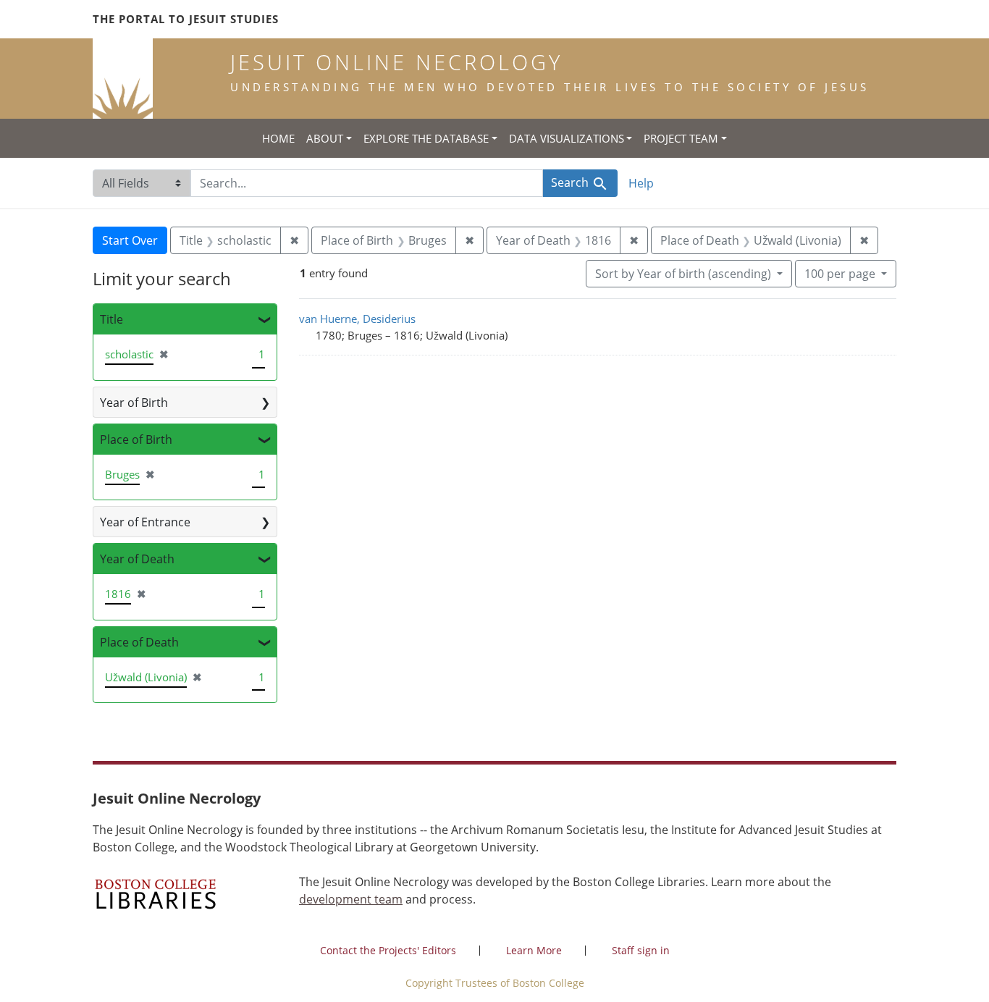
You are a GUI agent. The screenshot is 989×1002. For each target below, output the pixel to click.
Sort (683, 274)
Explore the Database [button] (426, 138)
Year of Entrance (145, 522)
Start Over (130, 240)
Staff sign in (641, 950)
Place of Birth (136, 439)
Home (278, 138)
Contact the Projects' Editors (388, 950)
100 (839, 273)
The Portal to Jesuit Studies (186, 19)
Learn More (534, 950)
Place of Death (139, 642)
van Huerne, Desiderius (357, 318)
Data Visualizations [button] (566, 138)
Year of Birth (134, 403)
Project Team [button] (681, 138)
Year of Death (137, 559)
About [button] (324, 138)
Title (111, 319)
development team (351, 899)
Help (641, 183)
